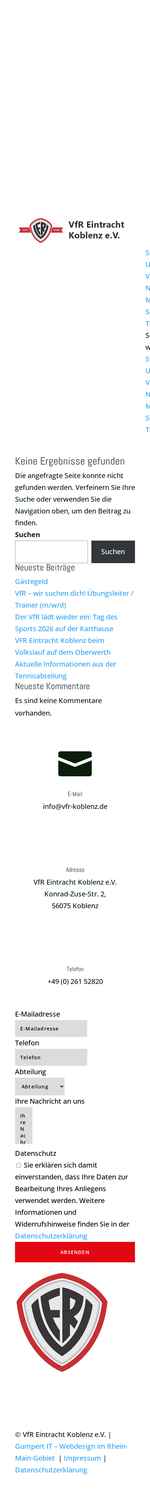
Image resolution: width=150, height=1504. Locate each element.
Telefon (27, 1042)
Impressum (82, 1458)
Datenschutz (35, 1153)
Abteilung (30, 1071)
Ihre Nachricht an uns (50, 1101)
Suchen (27, 534)
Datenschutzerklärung (51, 1235)
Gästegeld (31, 581)
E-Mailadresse (37, 1014)
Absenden (75, 1252)
